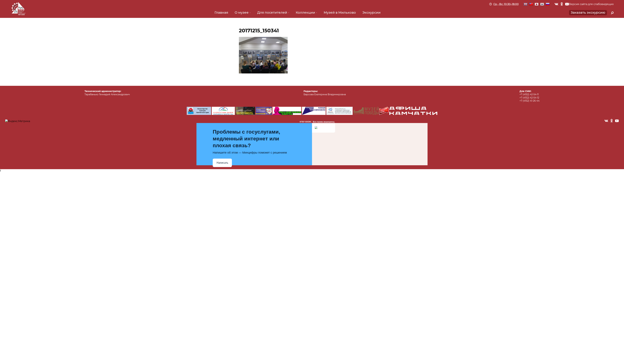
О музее (242, 12)
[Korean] (542, 4)
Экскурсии (371, 12)
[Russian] (548, 4)
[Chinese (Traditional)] (531, 4)
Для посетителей (272, 12)
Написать (222, 162)
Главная (221, 12)
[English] (525, 4)
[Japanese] (537, 4)
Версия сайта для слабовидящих (591, 4)
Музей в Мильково (340, 12)
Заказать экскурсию (588, 12)
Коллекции (305, 12)
